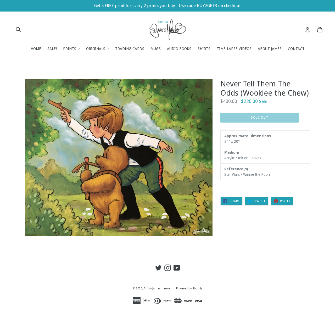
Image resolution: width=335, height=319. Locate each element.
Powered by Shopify (189, 288)
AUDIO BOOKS (179, 49)
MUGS (155, 49)
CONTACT (296, 49)
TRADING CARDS (129, 49)
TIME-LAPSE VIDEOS (234, 49)
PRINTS (72, 48)
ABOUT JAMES (270, 49)
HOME (36, 49)
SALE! (52, 49)
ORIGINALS (98, 48)
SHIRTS (204, 49)
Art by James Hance (157, 288)
